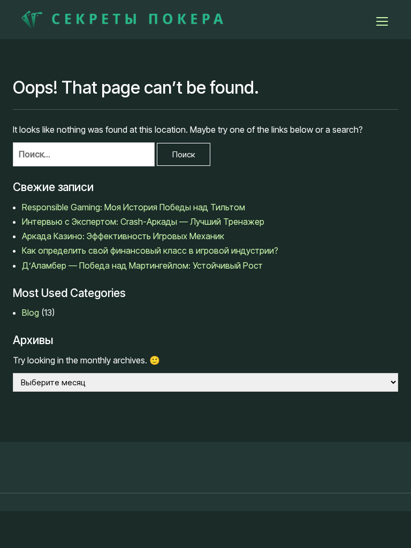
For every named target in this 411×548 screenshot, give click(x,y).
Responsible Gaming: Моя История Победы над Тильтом (133, 207)
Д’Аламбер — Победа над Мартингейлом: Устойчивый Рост (143, 265)
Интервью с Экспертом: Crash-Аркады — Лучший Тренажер (144, 221)
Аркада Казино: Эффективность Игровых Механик (123, 236)
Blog (30, 312)
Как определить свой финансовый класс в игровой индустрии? (150, 250)
